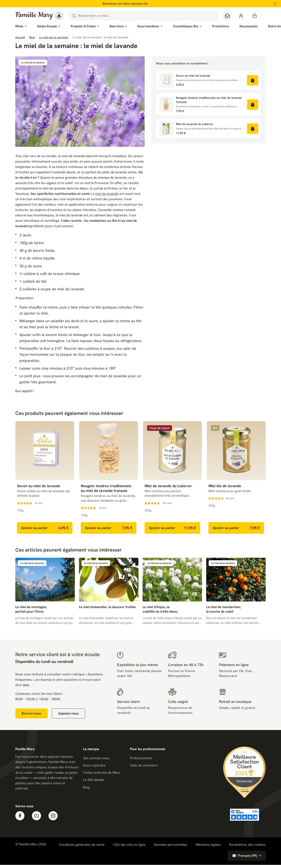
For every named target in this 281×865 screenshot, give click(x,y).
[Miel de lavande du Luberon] (166, 128)
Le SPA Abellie (93, 780)
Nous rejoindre (94, 765)
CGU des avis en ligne (129, 844)
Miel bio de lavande (224, 485)
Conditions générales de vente (82, 844)
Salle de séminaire (143, 765)
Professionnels (141, 758)
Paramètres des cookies (247, 845)
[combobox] (144, 15)
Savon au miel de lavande (193, 75)
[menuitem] (21, 26)
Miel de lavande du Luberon (194, 124)
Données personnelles (170, 844)
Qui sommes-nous (96, 758)
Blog (86, 787)
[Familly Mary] (38, 15)
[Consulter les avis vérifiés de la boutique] (244, 815)
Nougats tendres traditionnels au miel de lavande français (209, 100)
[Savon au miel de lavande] (166, 80)
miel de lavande (107, 194)
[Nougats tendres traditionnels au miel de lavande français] (166, 104)
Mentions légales (208, 844)
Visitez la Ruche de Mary (101, 772)
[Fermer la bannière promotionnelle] (275, 3)
